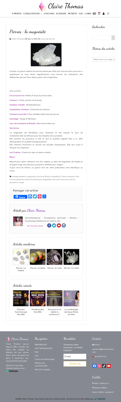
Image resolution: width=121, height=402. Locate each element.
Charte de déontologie (44, 359)
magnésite (47, 179)
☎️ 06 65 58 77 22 (99, 357)
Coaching (49, 14)
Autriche (40, 176)
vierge (21, 182)
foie (77, 176)
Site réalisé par (87, 399)
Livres (88, 14)
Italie (27, 179)
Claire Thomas (17, 39)
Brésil (47, 176)
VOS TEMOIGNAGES (43, 348)
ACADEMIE (61, 14)
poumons (14, 182)
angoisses (31, 176)
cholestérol (55, 176)
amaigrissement (19, 176)
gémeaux (20, 179)
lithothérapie (36, 179)
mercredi (56, 179)
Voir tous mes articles (35, 226)
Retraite (72, 14)
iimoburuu (104, 383)
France (13, 179)
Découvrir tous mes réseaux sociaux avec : (15, 367)
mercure (64, 179)
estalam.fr (109, 392)
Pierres (52, 39)
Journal (44, 39)
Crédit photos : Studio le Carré (66, 399)
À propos (17, 14)
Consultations (31, 14)
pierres (72, 179)
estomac (71, 176)
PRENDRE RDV (41, 345)
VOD (81, 14)
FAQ (36, 352)
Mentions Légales (42, 369)
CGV (37, 356)
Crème (64, 176)
